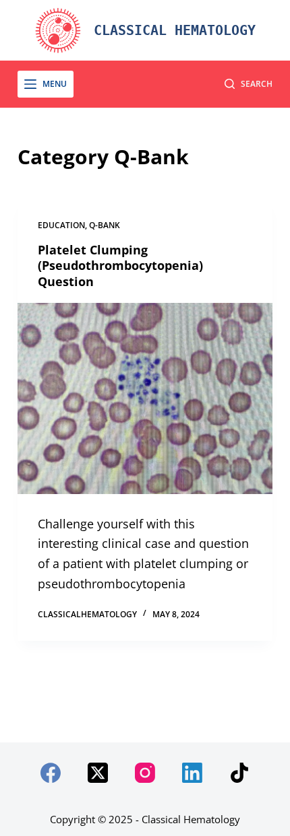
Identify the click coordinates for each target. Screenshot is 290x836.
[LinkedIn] (192, 773)
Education (61, 225)
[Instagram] (145, 773)
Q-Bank (104, 225)
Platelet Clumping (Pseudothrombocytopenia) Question (120, 265)
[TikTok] (239, 773)
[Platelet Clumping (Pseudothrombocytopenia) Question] (145, 398)
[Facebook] (50, 773)
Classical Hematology (175, 30)
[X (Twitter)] (98, 773)
